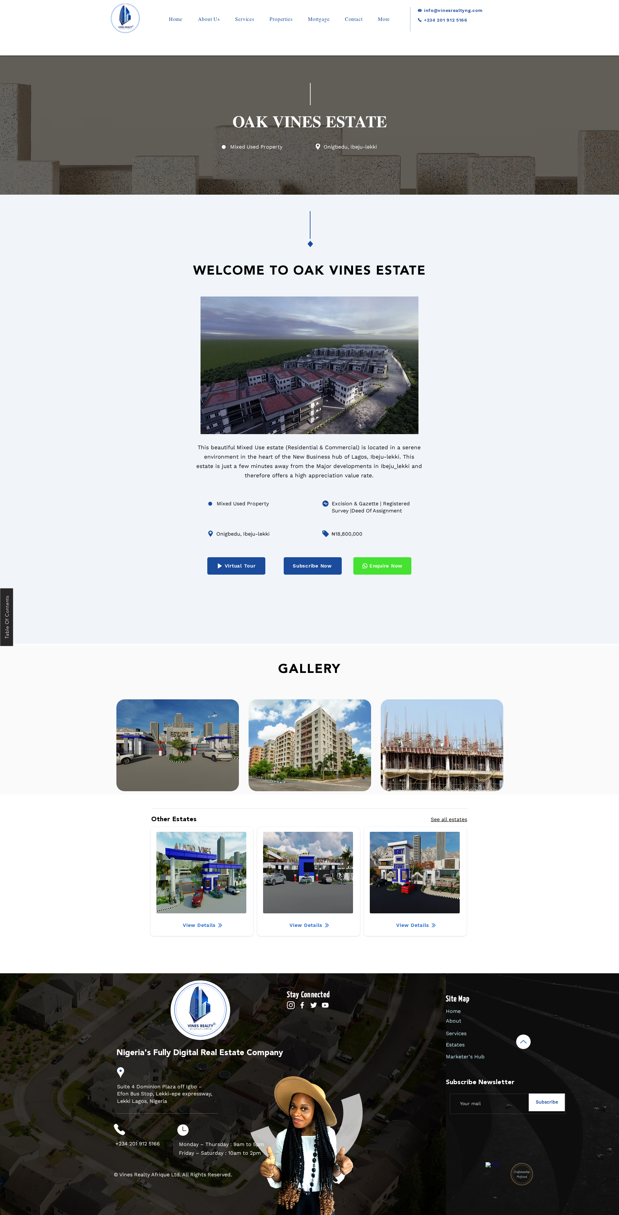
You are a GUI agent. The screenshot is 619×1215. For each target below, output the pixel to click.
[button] (281, 18)
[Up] (523, 1042)
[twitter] (314, 1005)
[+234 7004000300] (499, 20)
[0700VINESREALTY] (444, 29)
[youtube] (325, 1005)
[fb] (302, 1005)
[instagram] (291, 1005)
